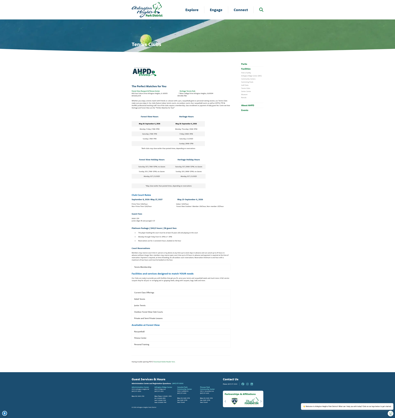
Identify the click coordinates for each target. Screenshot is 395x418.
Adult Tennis (139, 299)
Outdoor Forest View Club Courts (148, 312)
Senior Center (246, 91)
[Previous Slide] (225, 401)
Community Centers (248, 79)
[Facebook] (243, 384)
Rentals (243, 97)
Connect (241, 9)
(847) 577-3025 (159, 391)
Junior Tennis (139, 305)
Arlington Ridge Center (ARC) (251, 76)
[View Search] (261, 9)
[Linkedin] (252, 384)
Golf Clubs (245, 85)
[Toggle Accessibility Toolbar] (4, 413)
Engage (216, 9)
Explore (192, 9)
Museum (244, 94)
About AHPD (247, 105)
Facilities (246, 68)
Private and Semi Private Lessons (148, 318)
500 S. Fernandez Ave (207, 391)
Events (244, 110)
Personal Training (141, 344)
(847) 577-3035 (204, 393)
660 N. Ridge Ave (160, 389)
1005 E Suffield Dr (183, 391)
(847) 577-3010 (181, 393)
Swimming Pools (247, 82)
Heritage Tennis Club (187, 91)
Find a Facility (246, 73)
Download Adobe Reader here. (164, 362)
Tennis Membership (142, 267)
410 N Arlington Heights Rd (140, 389)
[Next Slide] (261, 401)
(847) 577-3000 (177, 383)
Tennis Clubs (245, 88)
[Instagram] (247, 384)
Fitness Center (140, 338)
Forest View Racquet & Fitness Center (147, 91)
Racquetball (139, 331)
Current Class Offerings (144, 292)
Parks (244, 63)
